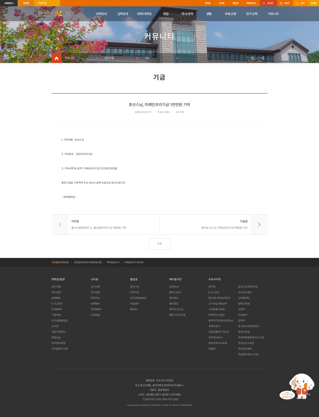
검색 (302, 3)
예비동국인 (251, 3)
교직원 (221, 3)
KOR (287, 3)
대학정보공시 (112, 262)
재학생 (208, 3)
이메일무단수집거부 (134, 262)
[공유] (262, 58)
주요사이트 (215, 279)
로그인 (270, 3)
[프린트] (253, 58)
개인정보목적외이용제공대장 (88, 262)
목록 (159, 243)
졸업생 (235, 3)
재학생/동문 (58, 279)
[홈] (56, 58)
